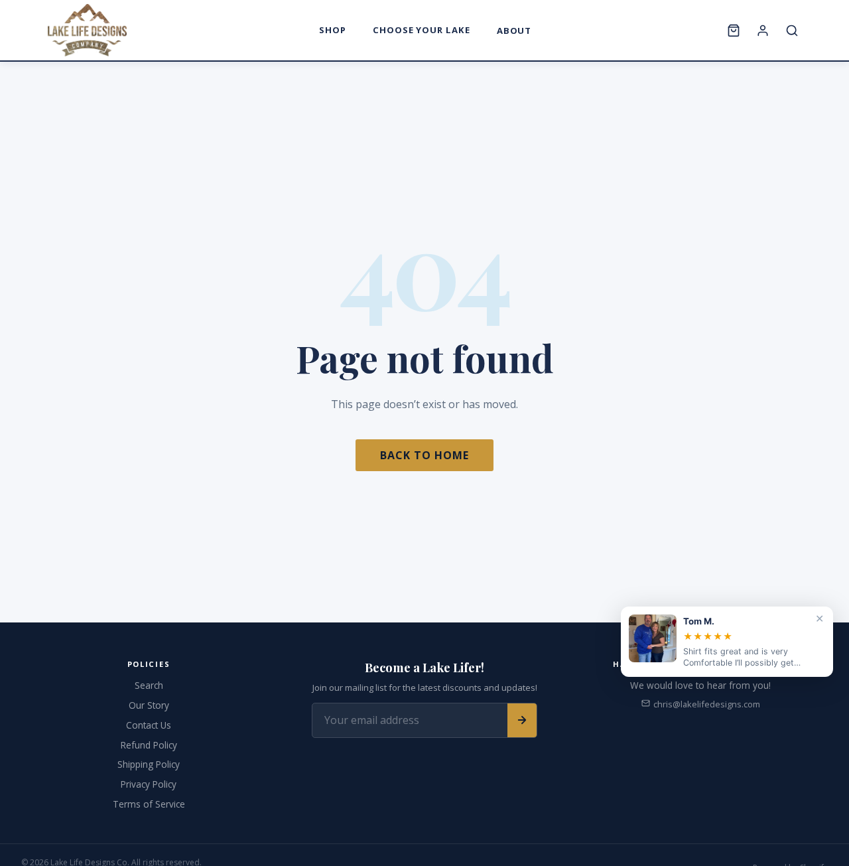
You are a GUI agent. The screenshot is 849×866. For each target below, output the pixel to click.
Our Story (149, 705)
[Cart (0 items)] (733, 30)
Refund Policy (149, 745)
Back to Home (424, 455)
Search (149, 685)
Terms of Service (149, 804)
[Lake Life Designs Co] (87, 30)
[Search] (792, 30)
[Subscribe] (522, 720)
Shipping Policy (148, 764)
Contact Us (148, 725)
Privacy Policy (148, 784)
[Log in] (762, 30)
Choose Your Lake (421, 30)
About (514, 30)
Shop (332, 30)
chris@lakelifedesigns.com (706, 704)
